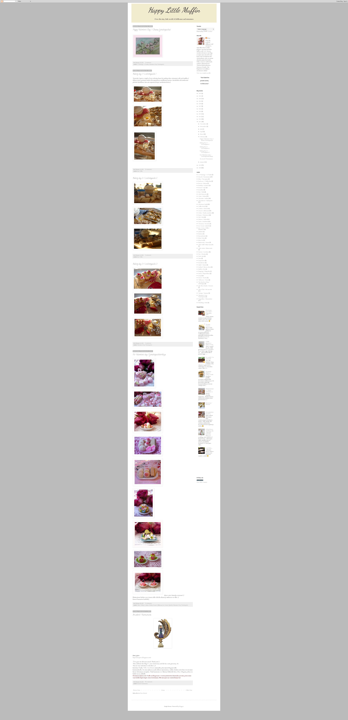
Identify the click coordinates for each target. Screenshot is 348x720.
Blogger (181, 706)
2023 (200, 93)
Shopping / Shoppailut (204, 271)
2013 (200, 116)
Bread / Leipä (202, 188)
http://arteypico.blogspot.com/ (142, 658)
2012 (200, 119)
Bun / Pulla (139, 171)
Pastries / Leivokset (203, 252)
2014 (200, 114)
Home (163, 690)
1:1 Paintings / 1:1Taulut (143, 64)
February (203, 137)
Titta (134, 662)
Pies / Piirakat (202, 254)
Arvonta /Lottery (208, 325)
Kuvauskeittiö (202, 236)
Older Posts (189, 690)
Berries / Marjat (202, 183)
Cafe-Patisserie (202, 194)
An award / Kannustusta (142, 615)
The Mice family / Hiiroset (205, 286)
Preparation (201, 260)
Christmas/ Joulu (202, 204)
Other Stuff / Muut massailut (205, 244)
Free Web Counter (202, 482)
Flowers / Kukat (202, 219)
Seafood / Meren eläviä (204, 267)
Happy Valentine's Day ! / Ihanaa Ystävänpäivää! (152, 29)
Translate (209, 31)
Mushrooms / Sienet (203, 242)
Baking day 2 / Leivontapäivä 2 (145, 178)
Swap (199, 276)
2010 (200, 165)
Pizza (199, 258)
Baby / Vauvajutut (203, 179)
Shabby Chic (201, 269)
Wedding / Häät (202, 303)
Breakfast (200, 190)
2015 (200, 111)
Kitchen (200, 234)
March (202, 134)
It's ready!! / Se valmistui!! (210, 358)
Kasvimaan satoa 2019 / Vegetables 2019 (209, 312)
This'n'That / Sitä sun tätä (205, 289)
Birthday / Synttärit (203, 185)
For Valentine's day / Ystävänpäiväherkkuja (149, 354)
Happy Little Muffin (174, 10)
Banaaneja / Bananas (209, 403)
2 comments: (148, 62)
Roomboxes (201, 263)
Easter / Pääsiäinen (203, 215)
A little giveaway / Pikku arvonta (209, 343)
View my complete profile (204, 73)
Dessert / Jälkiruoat (157, 605)
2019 (200, 101)
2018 (200, 104)
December (203, 124)
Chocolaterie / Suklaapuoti (205, 200)
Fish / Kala (201, 217)
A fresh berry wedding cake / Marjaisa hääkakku (210, 431)
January (202, 162)
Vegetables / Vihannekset (205, 299)
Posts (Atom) (143, 693)
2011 (200, 122)
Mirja (208, 38)
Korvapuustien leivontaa (209, 413)
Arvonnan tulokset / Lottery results (209, 373)
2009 (200, 168)
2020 (200, 99)
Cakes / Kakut (140, 605)
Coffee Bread (202, 206)
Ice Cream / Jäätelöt (168, 605)
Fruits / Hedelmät (203, 221)
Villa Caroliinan (148, 668)
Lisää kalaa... (209, 448)
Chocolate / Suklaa (203, 198)
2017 (200, 106)
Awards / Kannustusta (142, 683)
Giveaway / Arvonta (203, 224)
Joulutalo (200, 232)
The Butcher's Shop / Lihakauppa (204, 282)
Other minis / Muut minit (205, 248)
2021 (200, 96)
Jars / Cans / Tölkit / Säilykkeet (203, 228)
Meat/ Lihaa (201, 238)
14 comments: (148, 603)
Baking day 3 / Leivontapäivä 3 (145, 264)
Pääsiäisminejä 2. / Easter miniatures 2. (209, 390)
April (201, 131)
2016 (200, 109)
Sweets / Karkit (202, 278)
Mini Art (200, 240)
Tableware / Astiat (203, 280)
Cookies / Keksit (149, 605)
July (201, 129)
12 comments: (148, 169)
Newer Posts (136, 690)
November (203, 126)
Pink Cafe (201, 256)
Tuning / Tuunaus (203, 293)
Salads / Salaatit (202, 265)
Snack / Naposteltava (204, 273)
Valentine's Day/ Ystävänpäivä (156, 64)
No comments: (149, 682)
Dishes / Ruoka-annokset (205, 213)
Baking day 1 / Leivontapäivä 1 (144, 74)
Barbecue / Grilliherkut (204, 181)
